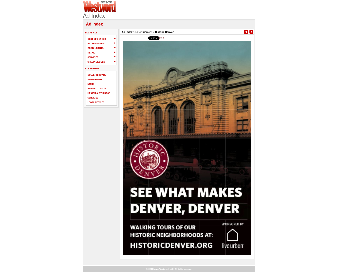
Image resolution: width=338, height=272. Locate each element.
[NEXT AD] (251, 32)
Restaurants (95, 48)
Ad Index (94, 24)
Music (90, 84)
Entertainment (96, 43)
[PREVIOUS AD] (246, 32)
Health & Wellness (98, 93)
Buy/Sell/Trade (96, 88)
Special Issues (96, 61)
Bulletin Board (96, 74)
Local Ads (91, 32)
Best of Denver (96, 38)
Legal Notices (95, 102)
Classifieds (92, 68)
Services (92, 57)
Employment (94, 79)
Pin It (161, 37)
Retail (91, 52)
